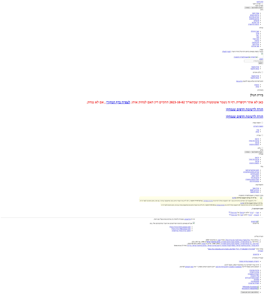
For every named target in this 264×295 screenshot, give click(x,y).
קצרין (257, 213)
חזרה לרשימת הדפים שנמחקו (244, 109)
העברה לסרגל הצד (257, 7)
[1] (229, 212)
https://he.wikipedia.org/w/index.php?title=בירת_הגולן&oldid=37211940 (231, 249)
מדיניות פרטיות (254, 270)
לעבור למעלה (226, 51)
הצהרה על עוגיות (253, 283)
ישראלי (242, 213)
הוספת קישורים (258, 126)
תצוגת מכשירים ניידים (252, 278)
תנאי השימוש (189, 267)
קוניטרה (256, 215)
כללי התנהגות (255, 276)
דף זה (234, 198)
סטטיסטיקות (255, 281)
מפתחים (256, 279)
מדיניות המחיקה (208, 201)
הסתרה (247, 7)
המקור (204, 243)
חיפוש (260, 63)
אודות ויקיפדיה (254, 272)
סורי (241, 215)
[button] (262, 3)
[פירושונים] (255, 221)
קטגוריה (260, 251)
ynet (219, 240)
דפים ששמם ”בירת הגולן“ (181, 229)
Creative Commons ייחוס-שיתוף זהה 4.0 (229, 267)
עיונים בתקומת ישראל (213, 242)
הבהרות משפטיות (253, 274)
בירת (251, 213)
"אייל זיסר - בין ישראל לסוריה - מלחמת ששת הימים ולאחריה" (239, 243)
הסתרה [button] (260, 90)
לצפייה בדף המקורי (118, 102)
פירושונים (188, 219)
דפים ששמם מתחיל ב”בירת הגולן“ (180, 227)
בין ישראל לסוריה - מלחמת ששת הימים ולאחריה (236, 242)
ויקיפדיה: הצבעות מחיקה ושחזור (249, 261)
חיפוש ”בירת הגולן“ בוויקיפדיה (181, 230)
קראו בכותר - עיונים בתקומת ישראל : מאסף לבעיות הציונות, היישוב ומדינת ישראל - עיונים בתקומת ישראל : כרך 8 (223, 245)
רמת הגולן (234, 213)
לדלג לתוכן (260, 2)
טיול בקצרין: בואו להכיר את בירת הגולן (238, 240)
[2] (230, 214)
